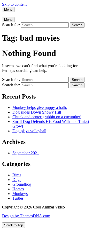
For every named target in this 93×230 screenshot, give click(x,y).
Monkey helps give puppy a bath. (39, 107)
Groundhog (21, 184)
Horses (18, 189)
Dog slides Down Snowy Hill (36, 112)
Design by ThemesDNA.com (26, 216)
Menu (8, 9)
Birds (16, 175)
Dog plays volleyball (29, 131)
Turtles (18, 198)
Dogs (16, 179)
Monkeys (20, 193)
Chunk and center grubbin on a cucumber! (46, 117)
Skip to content (14, 4)
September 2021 (25, 153)
